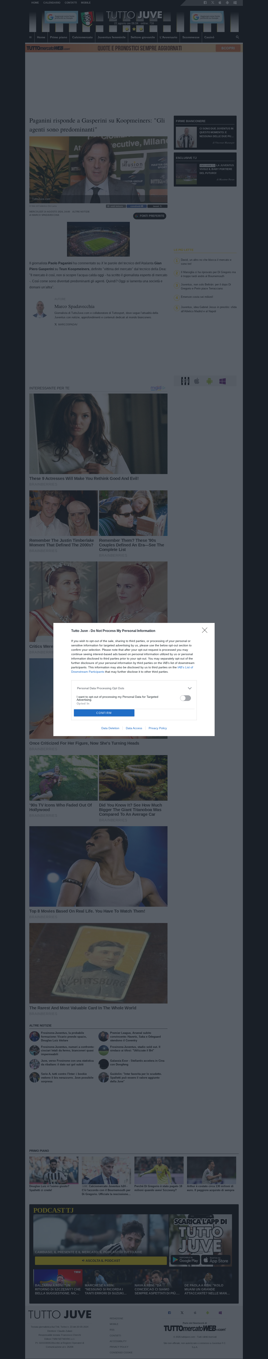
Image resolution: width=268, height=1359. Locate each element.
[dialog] (134, 679)
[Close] (206, 631)
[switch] (185, 698)
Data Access (134, 728)
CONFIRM (104, 713)
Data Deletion (110, 728)
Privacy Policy (158, 728)
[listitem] (134, 688)
